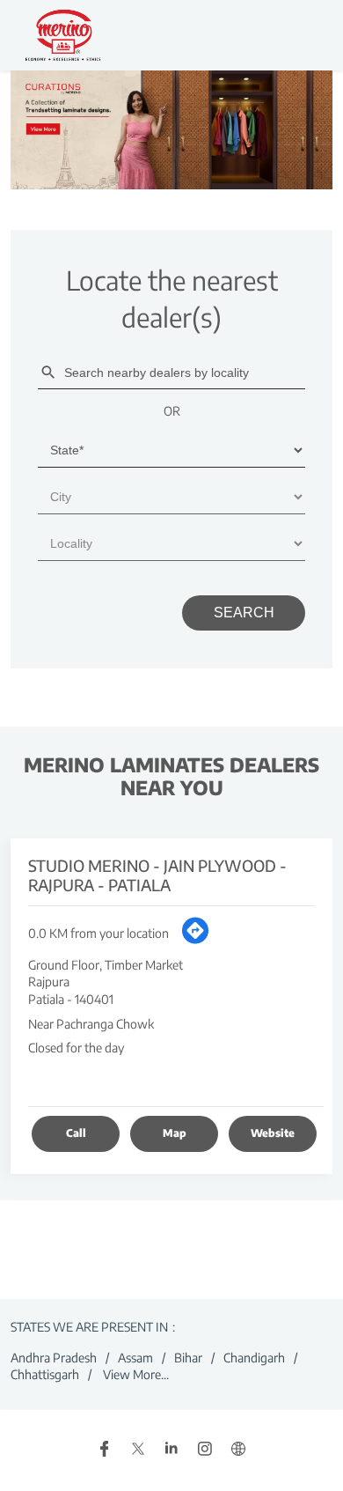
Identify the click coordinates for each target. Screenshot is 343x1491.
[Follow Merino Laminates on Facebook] (104, 1450)
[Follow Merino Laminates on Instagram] (205, 1450)
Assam (135, 1356)
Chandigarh (254, 1356)
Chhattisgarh (45, 1374)
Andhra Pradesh (54, 1356)
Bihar (188, 1356)
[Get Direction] (195, 940)
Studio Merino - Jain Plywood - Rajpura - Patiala (157, 875)
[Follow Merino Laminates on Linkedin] (171, 1450)
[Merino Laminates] (63, 36)
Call (76, 1133)
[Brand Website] (238, 1450)
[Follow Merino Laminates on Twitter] (138, 1450)
